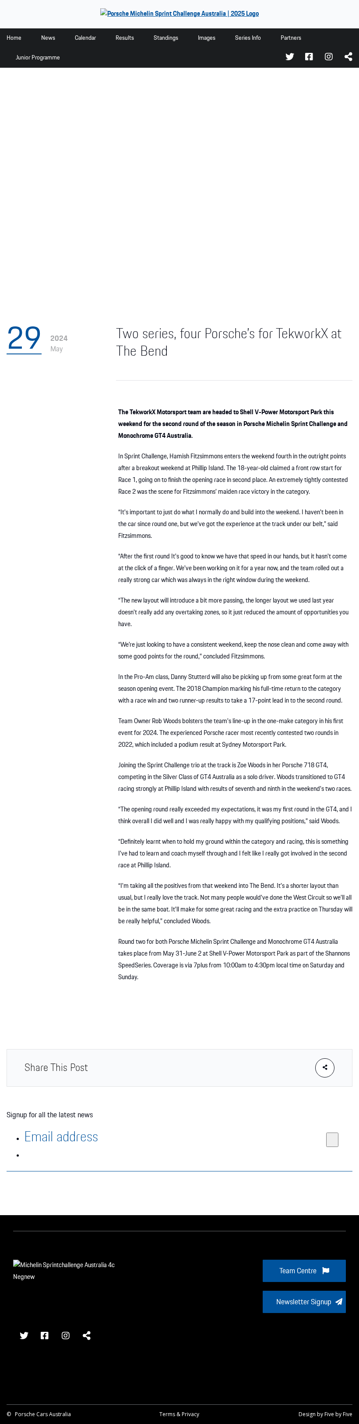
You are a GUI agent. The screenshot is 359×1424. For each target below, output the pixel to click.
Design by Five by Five (325, 1414)
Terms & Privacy (179, 1414)
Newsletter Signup (303, 1302)
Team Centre (298, 1271)
